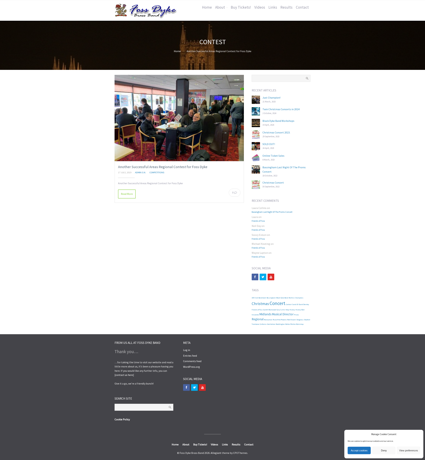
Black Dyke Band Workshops (278, 120)
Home (207, 7)
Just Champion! (271, 97)
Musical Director (283, 314)
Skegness (299, 320)
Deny (384, 450)
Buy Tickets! (241, 7)
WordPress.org (191, 366)
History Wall (300, 310)
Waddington (280, 324)
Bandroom (262, 298)
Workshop (299, 324)
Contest (289, 304)
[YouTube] (271, 277)
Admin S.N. (140, 172)
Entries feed (190, 355)
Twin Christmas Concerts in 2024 (280, 109)
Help (287, 310)
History (292, 310)
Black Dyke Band (282, 298)
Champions (299, 298)
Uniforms (263, 324)
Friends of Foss (258, 221)
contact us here (124, 375)
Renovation (268, 320)
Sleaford (307, 320)
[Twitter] (263, 277)
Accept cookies (359, 450)
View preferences (408, 450)
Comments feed (192, 361)
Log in (186, 350)
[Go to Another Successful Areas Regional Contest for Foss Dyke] (179, 118)
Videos (259, 7)
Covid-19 (295, 304)
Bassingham (271, 298)
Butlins (291, 298)
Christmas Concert (273, 182)
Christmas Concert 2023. (276, 132)
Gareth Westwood (269, 310)
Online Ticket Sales (273, 155)
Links (272, 7)
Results (286, 7)
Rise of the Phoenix (280, 320)
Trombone (255, 324)
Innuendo (255, 315)
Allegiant (216, 453)
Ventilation (271, 324)
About (220, 7)
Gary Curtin (281, 310)
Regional (257, 319)
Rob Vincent (291, 320)
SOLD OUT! (268, 144)
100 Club (255, 298)
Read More (127, 193)
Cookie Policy (122, 419)
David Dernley (304, 304)
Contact (302, 7)
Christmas (260, 303)
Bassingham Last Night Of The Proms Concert (272, 212)
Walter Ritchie (290, 324)
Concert (277, 303)
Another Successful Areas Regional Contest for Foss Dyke (162, 166)
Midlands (265, 314)
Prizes (296, 315)
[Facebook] (255, 277)
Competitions (156, 172)
